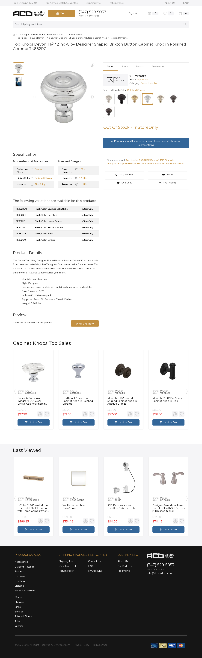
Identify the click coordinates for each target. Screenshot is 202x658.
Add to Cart (35, 422)
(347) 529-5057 (92, 12)
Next (187, 390)
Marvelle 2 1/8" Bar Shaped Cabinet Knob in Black (168, 399)
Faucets (19, 571)
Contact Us (94, 561)
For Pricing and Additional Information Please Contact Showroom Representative (146, 143)
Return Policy (116, 3)
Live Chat (126, 182)
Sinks (18, 607)
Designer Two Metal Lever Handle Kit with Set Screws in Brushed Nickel (168, 508)
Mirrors (18, 597)
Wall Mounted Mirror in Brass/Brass (76, 507)
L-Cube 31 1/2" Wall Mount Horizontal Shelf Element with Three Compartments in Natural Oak (34, 508)
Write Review (85, 323)
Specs (125, 66)
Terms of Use (100, 645)
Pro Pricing (169, 182)
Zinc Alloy (40, 184)
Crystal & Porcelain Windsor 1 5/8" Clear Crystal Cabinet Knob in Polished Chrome (32, 401)
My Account (95, 570)
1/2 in (82, 169)
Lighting (19, 585)
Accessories (21, 561)
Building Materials (24, 566)
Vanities (19, 626)
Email (169, 174)
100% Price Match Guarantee (61, 3)
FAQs (186, 3)
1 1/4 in (83, 177)
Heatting (20, 581)
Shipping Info (93, 3)
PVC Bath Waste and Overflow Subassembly (121, 507)
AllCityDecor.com (60, 645)
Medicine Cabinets (25, 590)
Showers (19, 602)
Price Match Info (68, 566)
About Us (170, 3)
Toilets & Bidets (23, 616)
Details (140, 66)
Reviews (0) (158, 66)
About (110, 66)
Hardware (20, 576)
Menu (63, 13)
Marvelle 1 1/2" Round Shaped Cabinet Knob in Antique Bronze (122, 401)
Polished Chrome (44, 177)
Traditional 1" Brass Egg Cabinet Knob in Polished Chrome (77, 401)
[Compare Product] (40, 414)
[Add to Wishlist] (47, 414)
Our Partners (125, 566)
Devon (38, 169)
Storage (19, 611)
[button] (92, 65)
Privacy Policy (81, 645)
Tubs (17, 621)
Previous (15, 390)
